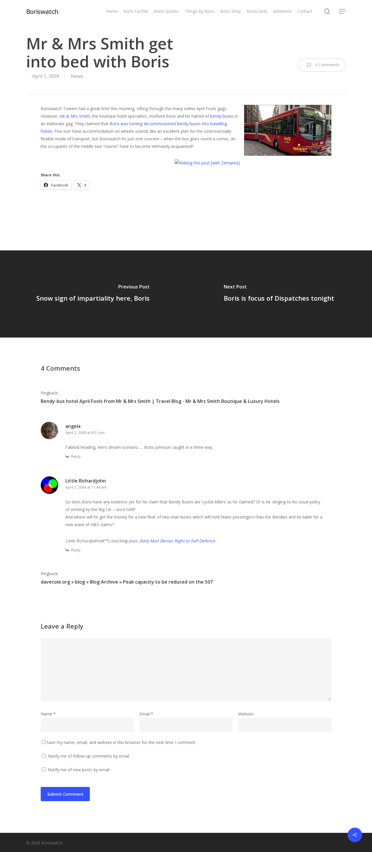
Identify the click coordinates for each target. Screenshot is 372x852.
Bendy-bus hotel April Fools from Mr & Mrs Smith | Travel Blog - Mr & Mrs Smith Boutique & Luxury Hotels (160, 401)
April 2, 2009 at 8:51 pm (85, 432)
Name (48, 714)
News (77, 76)
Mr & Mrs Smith (75, 116)
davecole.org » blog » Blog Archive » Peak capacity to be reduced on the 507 (127, 582)
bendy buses (222, 116)
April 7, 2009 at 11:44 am (86, 487)
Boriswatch (42, 11)
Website (245, 714)
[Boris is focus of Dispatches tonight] (279, 294)
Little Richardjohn (85, 481)
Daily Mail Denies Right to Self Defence (177, 541)
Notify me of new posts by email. (79, 769)
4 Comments (326, 64)
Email (146, 714)
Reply (76, 456)
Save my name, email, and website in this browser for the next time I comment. (121, 742)
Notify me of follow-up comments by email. (89, 756)
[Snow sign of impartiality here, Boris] (93, 294)
